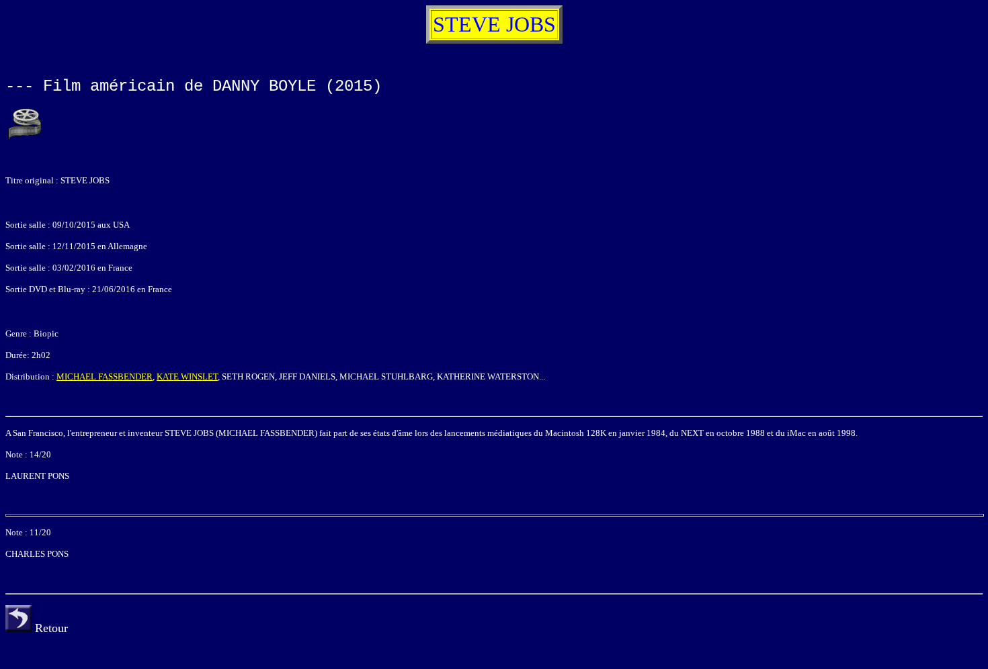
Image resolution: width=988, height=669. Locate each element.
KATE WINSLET (187, 376)
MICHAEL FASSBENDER (104, 376)
